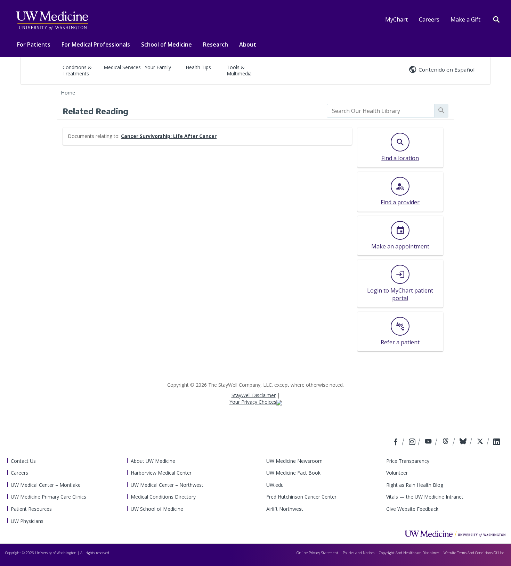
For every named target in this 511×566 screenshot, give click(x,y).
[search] (380, 111)
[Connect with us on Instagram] (412, 442)
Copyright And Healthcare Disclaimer (409, 552)
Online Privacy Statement (317, 552)
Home (68, 92)
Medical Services (122, 67)
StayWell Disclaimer (254, 395)
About (247, 44)
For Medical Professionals (96, 44)
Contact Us (23, 461)
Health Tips (198, 67)
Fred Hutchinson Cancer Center (301, 496)
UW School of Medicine (157, 509)
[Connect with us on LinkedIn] (496, 442)
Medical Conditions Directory (163, 496)
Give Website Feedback (412, 509)
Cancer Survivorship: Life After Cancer (169, 136)
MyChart (396, 19)
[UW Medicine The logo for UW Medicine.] (52, 21)
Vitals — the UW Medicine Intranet (424, 496)
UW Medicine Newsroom (294, 461)
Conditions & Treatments (77, 70)
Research (215, 44)
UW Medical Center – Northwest (167, 485)
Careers (429, 19)
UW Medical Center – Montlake (46, 485)
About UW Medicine (153, 461)
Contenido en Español (446, 69)
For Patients (33, 44)
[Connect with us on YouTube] (429, 442)
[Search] (496, 19)
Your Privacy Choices (252, 402)
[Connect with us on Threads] (446, 442)
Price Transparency (407, 461)
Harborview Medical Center (161, 472)
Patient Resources (31, 509)
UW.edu (275, 485)
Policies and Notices (358, 552)
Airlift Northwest (284, 509)
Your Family (158, 67)
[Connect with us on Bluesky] (464, 442)
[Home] (455, 534)
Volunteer (397, 472)
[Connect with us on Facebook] (396, 442)
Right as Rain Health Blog (414, 485)
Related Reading (95, 111)
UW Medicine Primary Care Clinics (48, 496)
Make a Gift (465, 19)
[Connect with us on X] (481, 442)
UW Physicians (27, 521)
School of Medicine (166, 44)
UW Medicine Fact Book (293, 472)
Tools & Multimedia (239, 70)
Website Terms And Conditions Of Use (474, 552)
